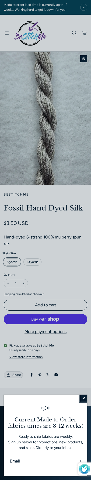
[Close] (83, 398)
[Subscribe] (79, 461)
